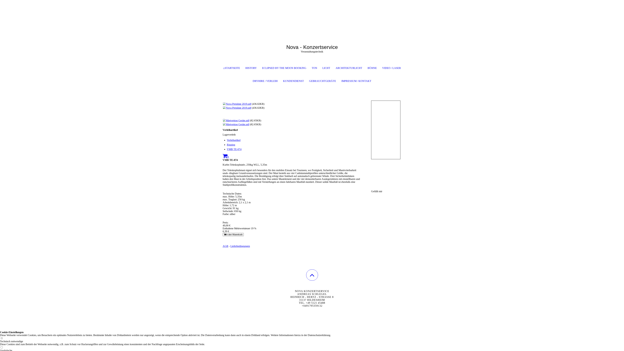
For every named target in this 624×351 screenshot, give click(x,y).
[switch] (1, 338)
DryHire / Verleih (265, 81)
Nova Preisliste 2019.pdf (238, 104)
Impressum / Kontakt (356, 81)
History (251, 68)
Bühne (372, 68)
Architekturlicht (349, 68)
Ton (314, 68)
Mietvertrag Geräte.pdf (237, 120)
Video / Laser (391, 68)
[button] (312, 275)
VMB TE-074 (234, 149)
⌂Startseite (231, 68)
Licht (326, 68)
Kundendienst (293, 81)
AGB (225, 246)
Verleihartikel (233, 140)
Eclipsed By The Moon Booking (284, 68)
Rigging (231, 144)
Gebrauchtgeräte (322, 81)
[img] (312, 16)
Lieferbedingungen (240, 246)
